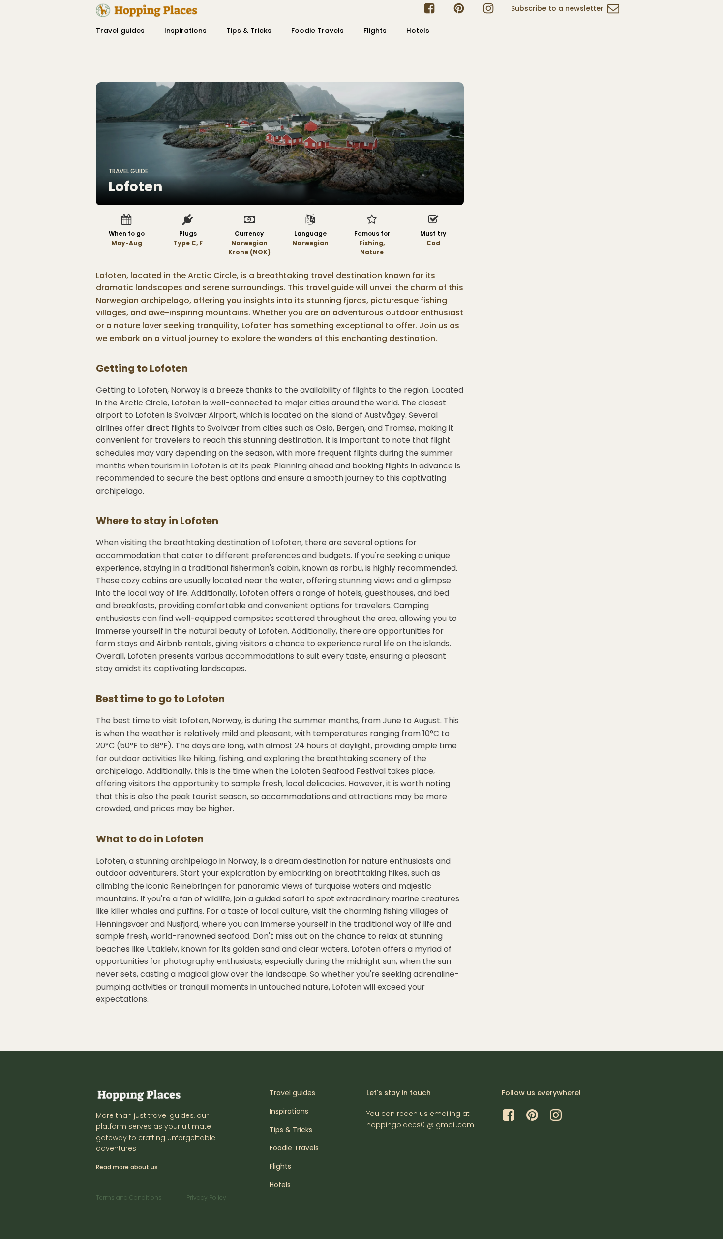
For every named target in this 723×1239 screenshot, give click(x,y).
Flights (375, 30)
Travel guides (120, 30)
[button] (565, 10)
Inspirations (185, 30)
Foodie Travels (317, 30)
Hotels (417, 30)
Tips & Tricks (248, 30)
